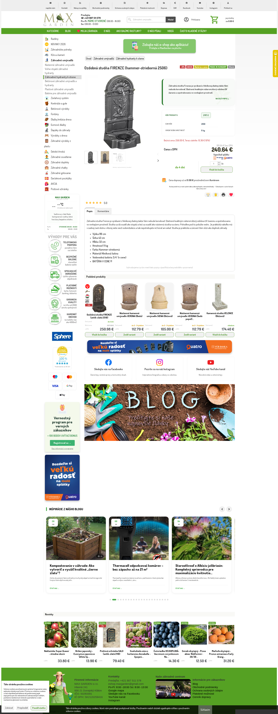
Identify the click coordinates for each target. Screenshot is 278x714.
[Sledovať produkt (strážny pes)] (215, 194)
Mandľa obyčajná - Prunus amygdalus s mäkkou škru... (84, 654)
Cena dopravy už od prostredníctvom (194, 180)
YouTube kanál (116, 697)
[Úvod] (59, 19)
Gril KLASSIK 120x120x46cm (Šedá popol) (56, 654)
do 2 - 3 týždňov (138, 325)
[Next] (229, 509)
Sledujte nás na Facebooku (124, 693)
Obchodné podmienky (205, 687)
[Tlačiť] (223, 194)
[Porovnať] (208, 194)
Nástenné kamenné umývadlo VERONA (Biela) (129, 315)
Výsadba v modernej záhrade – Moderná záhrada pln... (221, 654)
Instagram (114, 700)
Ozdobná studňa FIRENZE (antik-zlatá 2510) (99, 316)
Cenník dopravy (202, 697)
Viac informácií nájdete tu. (93, 711)
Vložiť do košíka (216, 169)
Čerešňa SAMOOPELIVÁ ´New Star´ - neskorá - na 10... (194, 654)
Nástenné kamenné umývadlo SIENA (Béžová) (160, 315)
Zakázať (9, 707)
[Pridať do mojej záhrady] (231, 194)
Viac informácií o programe (62, 448)
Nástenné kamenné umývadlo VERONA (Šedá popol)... (189, 316)
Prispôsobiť (22, 707)
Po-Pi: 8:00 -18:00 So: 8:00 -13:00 (128, 687)
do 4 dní (111, 322)
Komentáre (103, 211)
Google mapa (116, 690)
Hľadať (170, 19)
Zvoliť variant (129, 334)
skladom (231, 325)
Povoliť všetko (38, 707)
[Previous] (222, 509)
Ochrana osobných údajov (208, 690)
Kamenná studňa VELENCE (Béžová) (220, 315)
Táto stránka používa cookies (18, 684)
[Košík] (221, 19)
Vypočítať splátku (221, 154)
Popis (90, 211)
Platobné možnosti (203, 693)
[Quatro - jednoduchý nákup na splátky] (62, 478)
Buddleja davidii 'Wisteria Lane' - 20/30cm (139, 652)
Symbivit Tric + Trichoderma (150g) (166, 652)
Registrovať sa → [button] (62, 442)
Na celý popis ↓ (222, 99)
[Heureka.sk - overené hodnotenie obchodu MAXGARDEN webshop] (62, 368)
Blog (195, 683)
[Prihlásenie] (191, 19)
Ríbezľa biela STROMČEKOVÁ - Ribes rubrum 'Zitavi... (111, 654)
